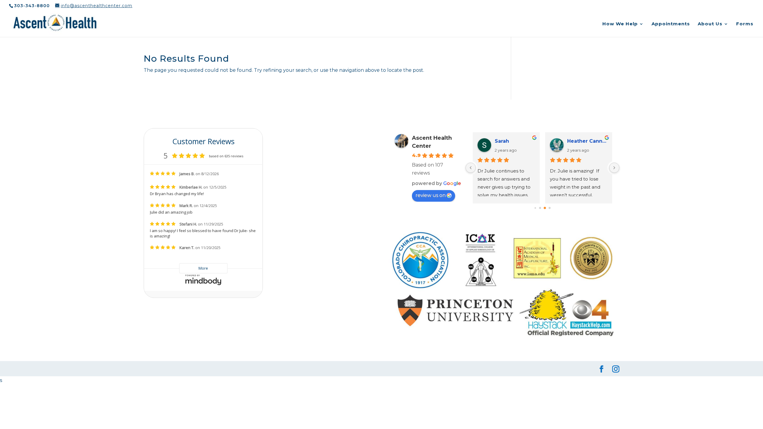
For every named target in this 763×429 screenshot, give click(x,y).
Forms (744, 24)
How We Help (620, 24)
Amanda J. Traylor (587, 141)
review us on (430, 195)
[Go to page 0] (535, 208)
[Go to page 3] (549, 208)
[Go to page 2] (545, 208)
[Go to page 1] (540, 208)
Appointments (671, 24)
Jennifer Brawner (515, 141)
